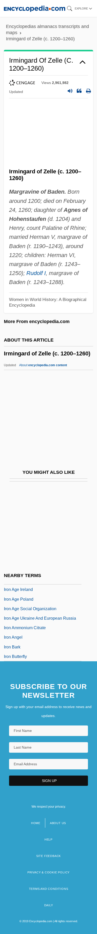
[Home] (34, 8)
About (43, 365)
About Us (58, 823)
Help (48, 839)
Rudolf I (36, 273)
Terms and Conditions (48, 888)
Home (35, 823)
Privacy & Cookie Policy (48, 872)
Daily (48, 905)
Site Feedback (48, 855)
